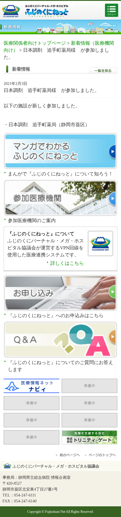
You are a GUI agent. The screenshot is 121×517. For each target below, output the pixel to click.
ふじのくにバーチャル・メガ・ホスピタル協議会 (56, 466)
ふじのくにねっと (100, 245)
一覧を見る (103, 70)
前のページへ (68, 455)
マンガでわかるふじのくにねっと (60, 151)
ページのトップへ (100, 455)
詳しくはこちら (67, 263)
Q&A (60, 340)
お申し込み (60, 293)
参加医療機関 (60, 198)
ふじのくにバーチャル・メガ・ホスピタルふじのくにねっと (36, 11)
